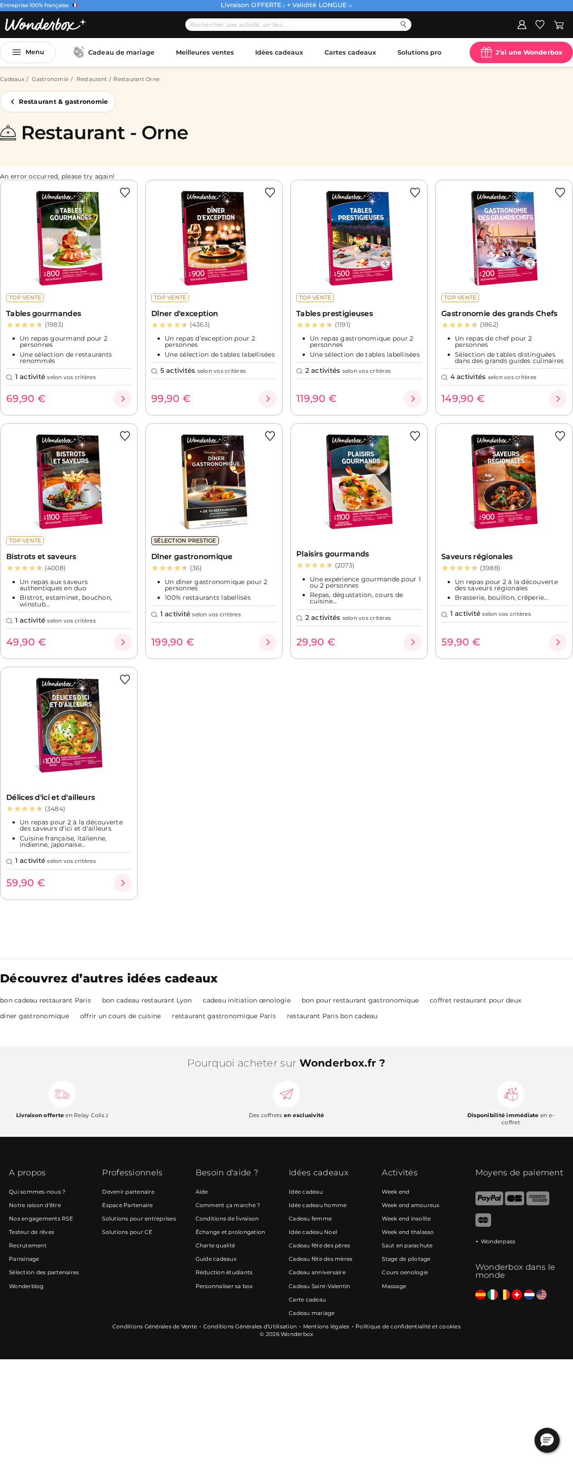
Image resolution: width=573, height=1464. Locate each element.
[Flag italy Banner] (492, 1295)
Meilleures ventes (205, 52)
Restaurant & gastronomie (63, 102)
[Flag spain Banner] (480, 1295)
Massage (394, 1286)
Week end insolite (406, 1218)
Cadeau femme (310, 1218)
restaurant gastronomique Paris (224, 1016)
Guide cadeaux (216, 1258)
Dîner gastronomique (192, 556)
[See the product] (123, 399)
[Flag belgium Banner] (505, 1295)
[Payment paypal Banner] (489, 1203)
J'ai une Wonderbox (529, 52)
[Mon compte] (521, 24)
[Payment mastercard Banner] (483, 1224)
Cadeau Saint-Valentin (319, 1286)
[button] (547, 1440)
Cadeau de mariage (121, 52)
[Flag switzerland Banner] (517, 1295)
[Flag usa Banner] (541, 1295)
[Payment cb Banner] (514, 1203)
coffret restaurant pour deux (475, 1000)
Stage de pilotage (406, 1258)
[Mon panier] (559, 24)
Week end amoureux (410, 1205)
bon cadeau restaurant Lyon (147, 1000)
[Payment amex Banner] (537, 1203)
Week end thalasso (408, 1232)
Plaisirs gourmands (332, 554)
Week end (395, 1191)
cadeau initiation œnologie (247, 1000)
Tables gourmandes (43, 313)
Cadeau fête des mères (320, 1258)
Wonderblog (26, 1286)
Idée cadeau (306, 1191)
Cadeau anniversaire (317, 1272)
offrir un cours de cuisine (120, 1016)
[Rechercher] (403, 24)
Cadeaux (12, 79)
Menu (35, 52)
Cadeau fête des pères (319, 1245)
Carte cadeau (307, 1299)
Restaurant (92, 79)
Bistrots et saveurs (41, 556)
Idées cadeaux (279, 52)
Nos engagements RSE (41, 1218)
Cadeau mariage (312, 1313)
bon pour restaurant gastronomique (360, 1000)
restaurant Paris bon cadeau (332, 1016)
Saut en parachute (407, 1245)
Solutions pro (419, 52)
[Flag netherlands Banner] (529, 1295)
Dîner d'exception (184, 313)
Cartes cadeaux (350, 52)
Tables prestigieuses (334, 313)
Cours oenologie (405, 1272)
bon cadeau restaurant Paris (45, 1000)
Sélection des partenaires (44, 1272)
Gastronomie (50, 79)
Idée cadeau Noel (313, 1232)
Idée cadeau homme (317, 1205)
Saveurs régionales (477, 556)
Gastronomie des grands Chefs (499, 313)
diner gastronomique (34, 1016)
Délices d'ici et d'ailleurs (50, 797)
